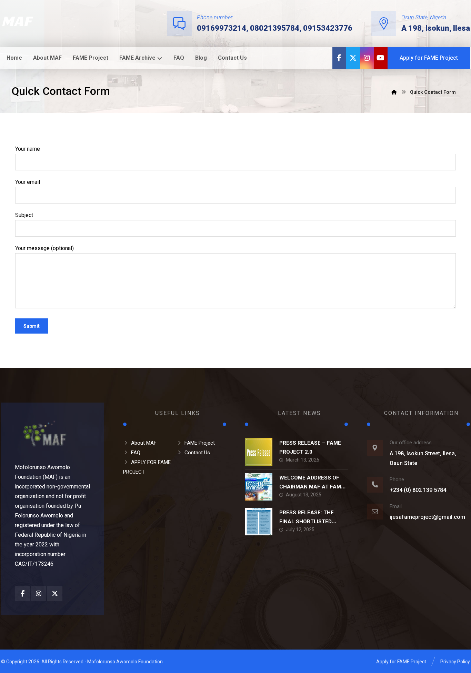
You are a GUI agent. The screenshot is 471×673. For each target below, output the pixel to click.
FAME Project (199, 443)
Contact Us (197, 452)
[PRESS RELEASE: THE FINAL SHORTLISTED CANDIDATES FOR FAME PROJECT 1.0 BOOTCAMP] (258, 521)
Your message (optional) (44, 248)
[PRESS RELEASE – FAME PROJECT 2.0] (258, 452)
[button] (339, 58)
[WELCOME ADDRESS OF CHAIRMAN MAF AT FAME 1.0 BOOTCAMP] (258, 487)
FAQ (135, 452)
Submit (31, 326)
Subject (24, 215)
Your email (27, 182)
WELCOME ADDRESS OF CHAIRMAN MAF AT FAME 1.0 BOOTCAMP (311, 486)
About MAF (144, 443)
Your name (27, 149)
